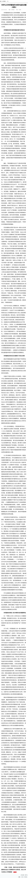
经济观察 (4, 1)
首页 (1, 1)
